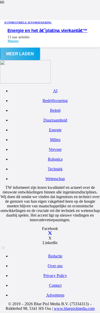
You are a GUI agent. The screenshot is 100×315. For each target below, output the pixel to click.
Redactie (55, 256)
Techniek (55, 169)
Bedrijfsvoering (55, 100)
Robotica (55, 159)
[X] (50, 233)
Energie (55, 130)
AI (55, 91)
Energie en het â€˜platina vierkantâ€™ (47, 30)
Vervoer (55, 149)
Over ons (55, 266)
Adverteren (55, 295)
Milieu (55, 139)
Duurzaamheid (55, 120)
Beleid (55, 110)
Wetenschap (55, 179)
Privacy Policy (55, 275)
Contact (55, 285)
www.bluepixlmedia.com (74, 308)
